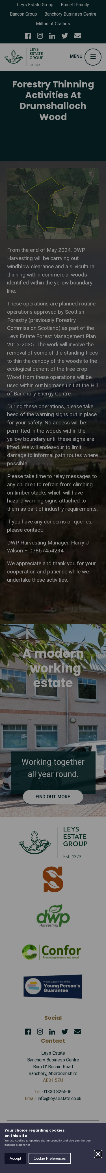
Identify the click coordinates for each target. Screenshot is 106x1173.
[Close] (98, 1154)
